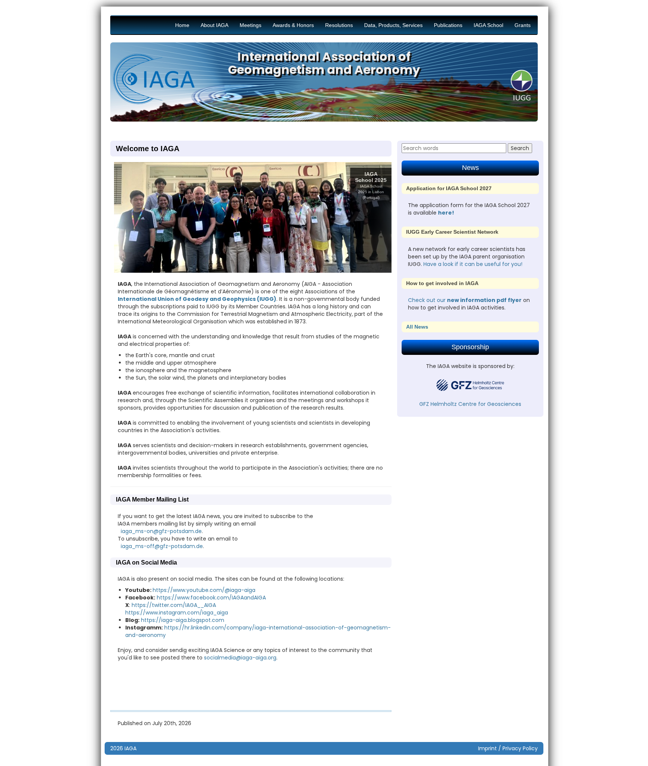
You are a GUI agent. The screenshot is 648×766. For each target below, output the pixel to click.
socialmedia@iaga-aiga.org (240, 657)
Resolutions (339, 25)
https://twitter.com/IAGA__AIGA (174, 605)
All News (417, 327)
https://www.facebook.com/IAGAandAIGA (210, 597)
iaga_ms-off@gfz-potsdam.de (162, 546)
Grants (522, 25)
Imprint (487, 748)
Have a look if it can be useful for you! (472, 264)
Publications (448, 25)
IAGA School (488, 25)
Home (182, 25)
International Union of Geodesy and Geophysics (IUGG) (197, 299)
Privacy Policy (520, 748)
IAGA (130, 748)
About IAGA (214, 25)
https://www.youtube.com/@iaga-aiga (204, 590)
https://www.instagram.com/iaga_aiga (176, 612)
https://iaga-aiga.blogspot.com (182, 620)
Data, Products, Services (393, 25)
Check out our (427, 300)
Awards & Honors (293, 25)
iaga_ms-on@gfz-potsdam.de (161, 531)
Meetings (250, 25)
